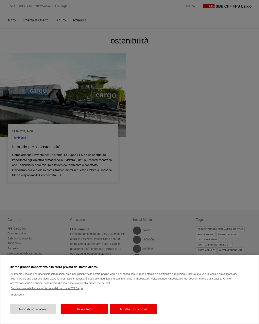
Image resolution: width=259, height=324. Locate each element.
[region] (129, 289)
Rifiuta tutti (84, 309)
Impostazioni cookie (33, 309)
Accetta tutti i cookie (133, 309)
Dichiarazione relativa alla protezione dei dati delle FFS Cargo (47, 288)
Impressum (17, 294)
